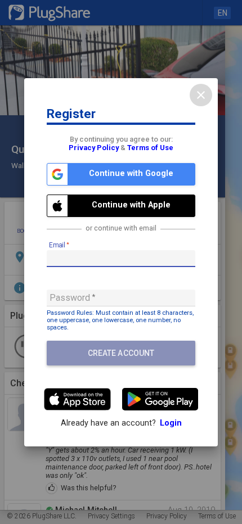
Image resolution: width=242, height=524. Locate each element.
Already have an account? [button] (121, 423)
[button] (121, 174)
